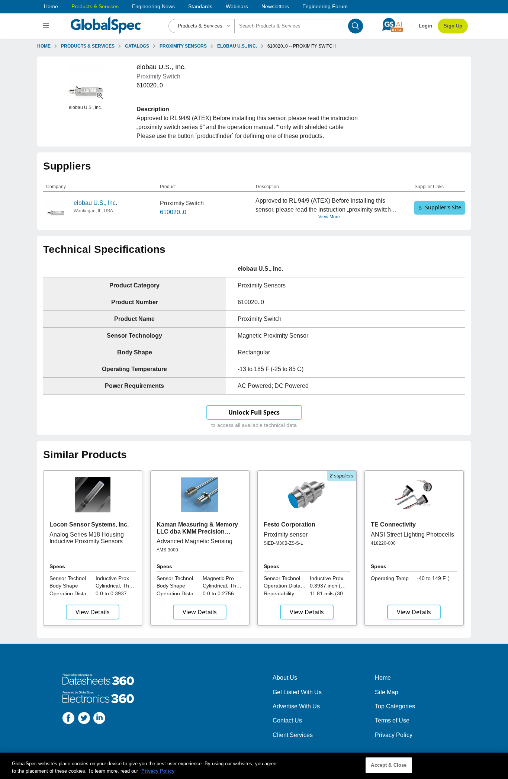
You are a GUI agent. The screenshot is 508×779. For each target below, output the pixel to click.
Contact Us (287, 720)
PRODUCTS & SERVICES (88, 46)
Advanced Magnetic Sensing (194, 541)
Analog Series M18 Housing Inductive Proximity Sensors (86, 537)
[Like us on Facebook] (68, 719)
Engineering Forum (325, 6)
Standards (200, 6)
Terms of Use (392, 720)
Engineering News (153, 6)
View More (329, 216)
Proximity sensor (286, 534)
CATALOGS (137, 46)
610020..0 (173, 212)
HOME (44, 46)
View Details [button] (92, 612)
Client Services (293, 735)
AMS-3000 (167, 550)
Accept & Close (388, 765)
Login (425, 26)
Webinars (237, 6)
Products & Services (95, 6)
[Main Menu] (47, 26)
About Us (285, 678)
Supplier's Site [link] (443, 207)
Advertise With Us (296, 706)
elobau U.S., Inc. (95, 203)
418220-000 (383, 543)
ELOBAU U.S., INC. (237, 46)
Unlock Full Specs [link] (254, 412)
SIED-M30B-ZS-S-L (283, 543)
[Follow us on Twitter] (84, 719)
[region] (254, 766)
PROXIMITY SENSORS (183, 46)
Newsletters (275, 6)
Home (51, 6)
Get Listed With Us (297, 692)
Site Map (386, 692)
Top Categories (395, 706)
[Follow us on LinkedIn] (99, 719)
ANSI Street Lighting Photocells (412, 534)
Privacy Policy (393, 735)
